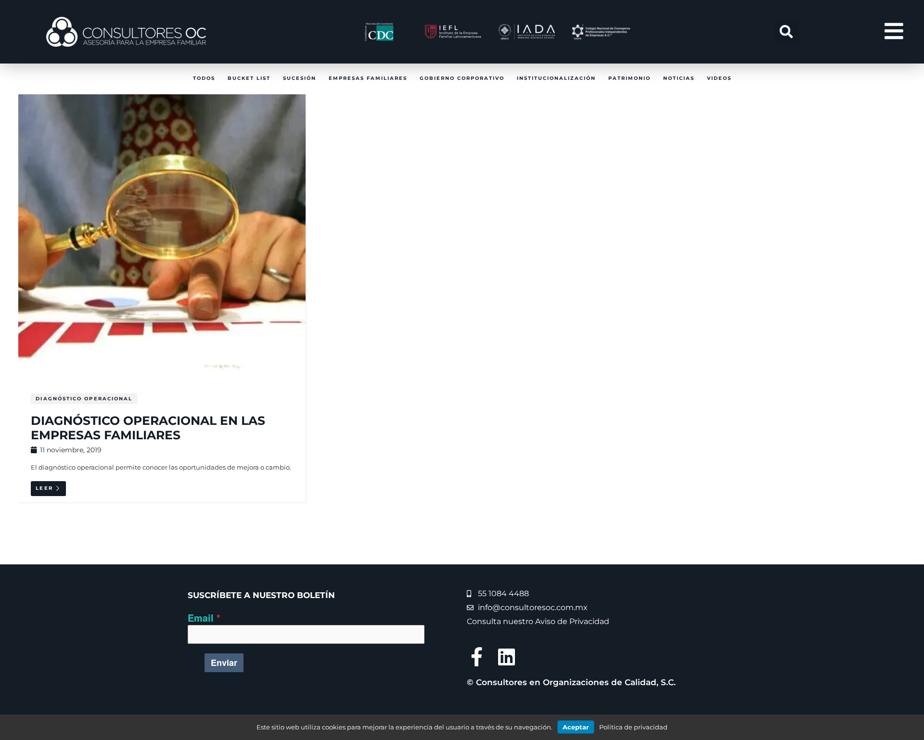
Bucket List (249, 78)
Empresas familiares (368, 78)
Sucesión (299, 78)
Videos (719, 78)
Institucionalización (556, 78)
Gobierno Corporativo (462, 78)
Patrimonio (629, 78)
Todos (204, 78)
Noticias (678, 78)
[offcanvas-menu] (894, 31)
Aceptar (576, 727)
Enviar (224, 662)
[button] (786, 32)
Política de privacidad (633, 727)
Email (201, 617)
